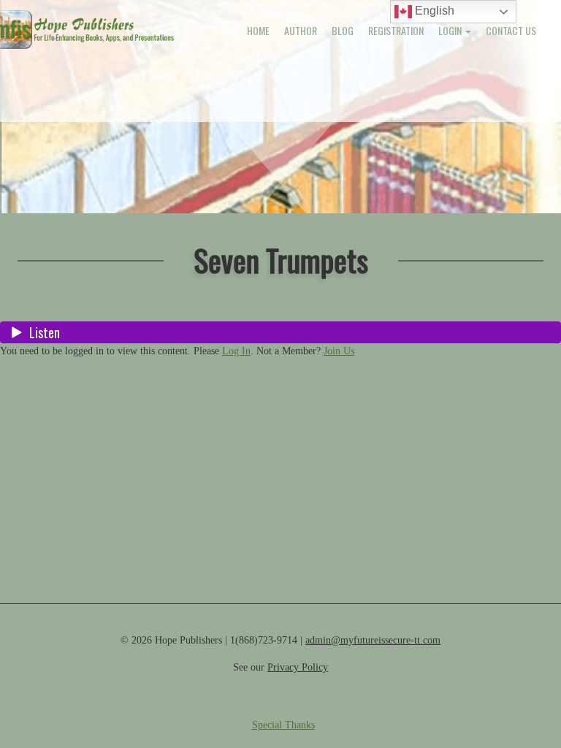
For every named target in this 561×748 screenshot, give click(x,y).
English (433, 10)
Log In (236, 351)
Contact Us (511, 30)
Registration (396, 30)
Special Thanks (283, 725)
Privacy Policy (297, 667)
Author (300, 30)
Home (258, 30)
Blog (343, 30)
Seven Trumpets (281, 259)
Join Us (339, 351)
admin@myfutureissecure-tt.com (372, 640)
